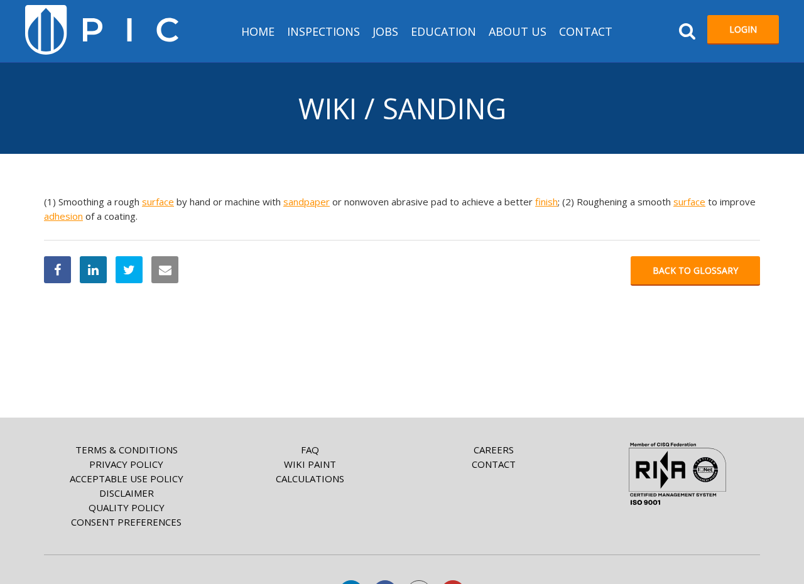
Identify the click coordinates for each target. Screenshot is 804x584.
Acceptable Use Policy (126, 478)
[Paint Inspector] (101, 30)
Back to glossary (695, 270)
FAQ (310, 449)
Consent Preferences (126, 522)
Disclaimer (126, 493)
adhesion (63, 216)
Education (443, 31)
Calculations (310, 478)
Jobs (385, 31)
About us (517, 31)
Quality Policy (127, 507)
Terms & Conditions (126, 449)
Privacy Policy (126, 464)
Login (743, 29)
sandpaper (306, 201)
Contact (585, 31)
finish (546, 201)
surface (158, 201)
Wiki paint (310, 464)
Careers (494, 449)
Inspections (323, 31)
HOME (257, 31)
